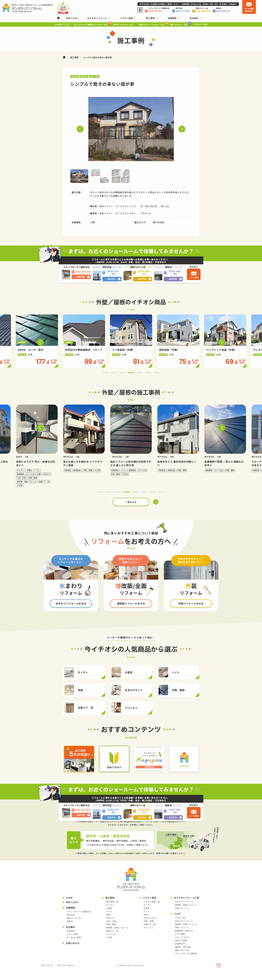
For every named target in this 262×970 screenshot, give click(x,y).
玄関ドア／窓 (112, 930)
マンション (111, 934)
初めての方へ (73, 902)
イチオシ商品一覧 (152, 901)
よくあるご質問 (74, 937)
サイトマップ (47, 965)
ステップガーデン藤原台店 (79, 911)
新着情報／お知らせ (184, 930)
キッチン (110, 905)
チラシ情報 (180, 934)
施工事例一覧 (112, 901)
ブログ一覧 (180, 917)
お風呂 (109, 908)
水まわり (110, 917)
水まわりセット (151, 917)
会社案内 (71, 931)
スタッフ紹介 (73, 934)
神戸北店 (71, 914)
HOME (69, 897)
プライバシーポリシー (66, 965)
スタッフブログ (182, 937)
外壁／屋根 (111, 924)
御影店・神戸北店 (183, 947)
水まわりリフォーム (184, 901)
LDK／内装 (111, 921)
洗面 (108, 914)
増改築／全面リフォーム (117, 927)
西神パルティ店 (74, 918)
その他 (109, 937)
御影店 (70, 921)
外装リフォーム (182, 908)
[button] (80, 129)
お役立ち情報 (181, 940)
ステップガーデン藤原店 (186, 953)
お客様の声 (180, 943)
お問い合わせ (73, 943)
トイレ (109, 911)
